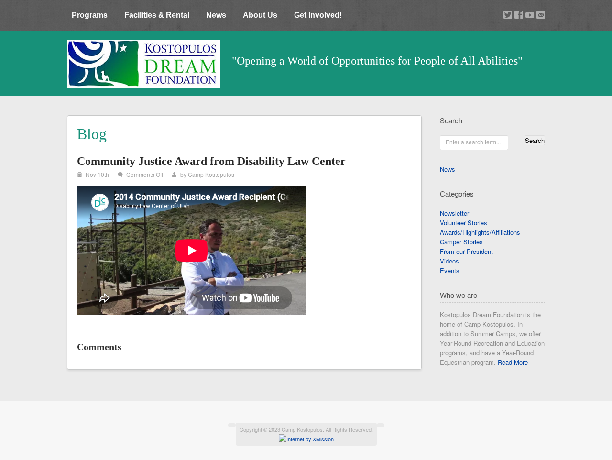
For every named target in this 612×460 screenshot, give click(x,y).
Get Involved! (318, 15)
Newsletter (454, 213)
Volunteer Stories (463, 222)
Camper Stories (461, 241)
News (216, 15)
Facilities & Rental (156, 15)
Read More (513, 362)
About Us (260, 15)
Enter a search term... (473, 142)
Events (449, 270)
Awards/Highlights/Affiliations (480, 232)
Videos (449, 260)
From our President (466, 251)
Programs (90, 15)
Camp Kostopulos (211, 174)
